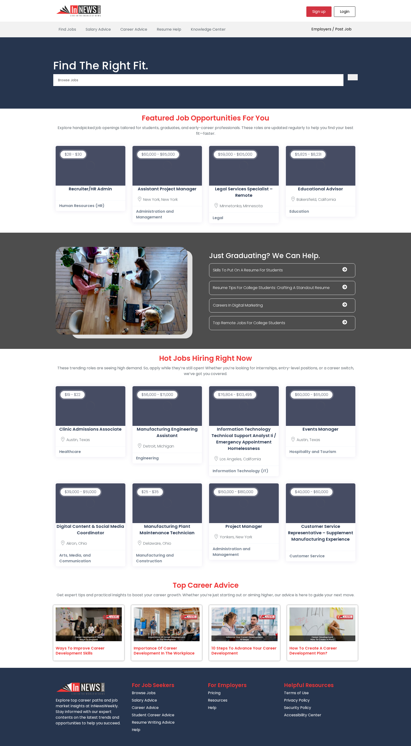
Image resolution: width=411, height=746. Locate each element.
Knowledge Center (208, 29)
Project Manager (243, 526)
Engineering (147, 458)
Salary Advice (98, 29)
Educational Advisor (320, 189)
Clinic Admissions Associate (90, 429)
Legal (218, 218)
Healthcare (70, 451)
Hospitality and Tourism (312, 451)
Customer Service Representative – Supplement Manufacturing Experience (320, 532)
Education (299, 211)
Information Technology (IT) (240, 471)
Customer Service (307, 556)
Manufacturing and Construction (155, 558)
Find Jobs (67, 29)
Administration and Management (155, 214)
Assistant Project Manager (167, 189)
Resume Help (169, 29)
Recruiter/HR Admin (90, 189)
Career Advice (133, 29)
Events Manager (320, 429)
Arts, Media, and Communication (75, 558)
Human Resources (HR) (81, 205)
